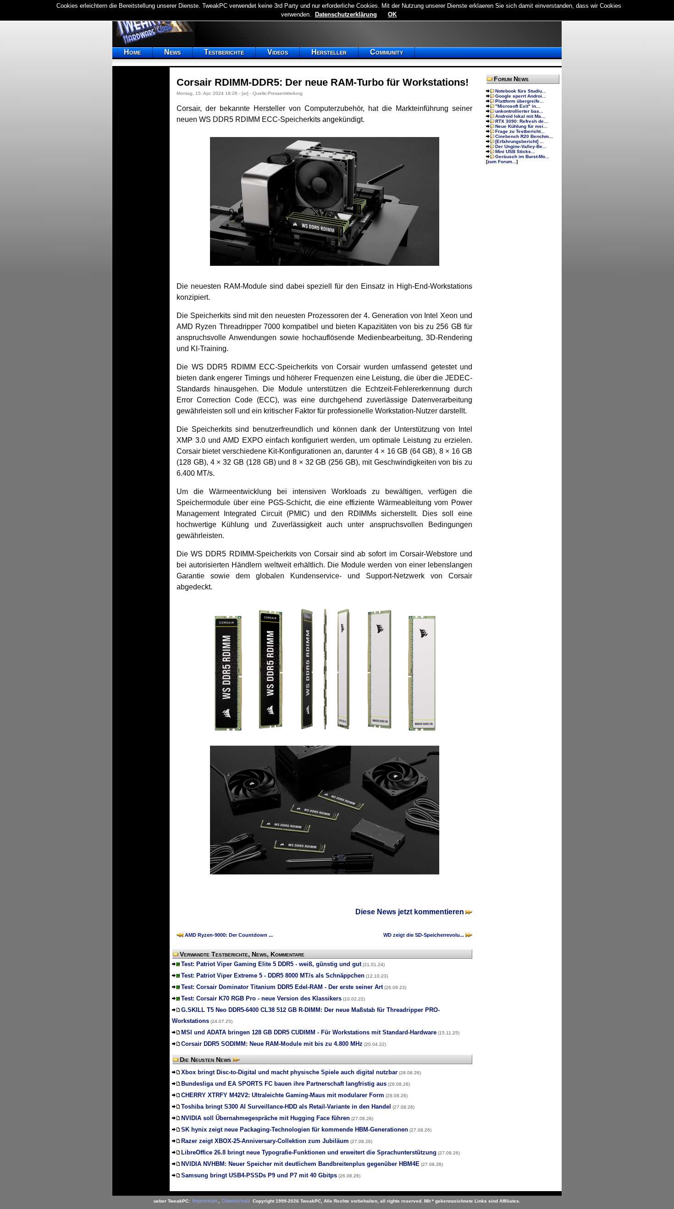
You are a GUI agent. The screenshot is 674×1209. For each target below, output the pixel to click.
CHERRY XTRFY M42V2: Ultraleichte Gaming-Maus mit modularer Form (282, 1095)
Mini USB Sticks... (515, 151)
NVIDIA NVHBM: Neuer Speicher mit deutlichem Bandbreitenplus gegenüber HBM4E (300, 1163)
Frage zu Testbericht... (520, 131)
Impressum (204, 1201)
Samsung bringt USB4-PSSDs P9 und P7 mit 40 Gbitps (259, 1175)
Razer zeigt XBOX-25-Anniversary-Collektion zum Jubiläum (265, 1141)
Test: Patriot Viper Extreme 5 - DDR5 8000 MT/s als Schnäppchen (273, 975)
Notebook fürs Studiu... (520, 90)
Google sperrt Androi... (520, 96)
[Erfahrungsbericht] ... (519, 141)
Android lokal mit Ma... (520, 116)
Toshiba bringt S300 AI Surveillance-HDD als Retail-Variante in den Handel (286, 1106)
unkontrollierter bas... (519, 111)
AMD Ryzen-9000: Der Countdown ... (229, 935)
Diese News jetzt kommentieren (409, 912)
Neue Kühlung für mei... (521, 126)
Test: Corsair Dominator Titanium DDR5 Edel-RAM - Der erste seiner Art (282, 987)
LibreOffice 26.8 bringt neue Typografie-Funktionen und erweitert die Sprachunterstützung (308, 1152)
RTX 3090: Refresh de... (521, 121)
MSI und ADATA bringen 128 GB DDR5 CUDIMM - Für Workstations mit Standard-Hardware (308, 1032)
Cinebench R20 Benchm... (524, 136)
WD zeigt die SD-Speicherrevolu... (423, 935)
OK (392, 14)
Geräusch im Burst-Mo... (522, 156)
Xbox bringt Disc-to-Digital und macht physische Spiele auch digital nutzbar (289, 1072)
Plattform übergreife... (519, 101)
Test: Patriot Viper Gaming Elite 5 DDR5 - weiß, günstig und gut (271, 964)
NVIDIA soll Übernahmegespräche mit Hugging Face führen (265, 1118)
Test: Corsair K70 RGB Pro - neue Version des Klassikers (261, 998)
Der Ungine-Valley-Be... (521, 146)
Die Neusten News (205, 1059)
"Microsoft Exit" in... (517, 106)
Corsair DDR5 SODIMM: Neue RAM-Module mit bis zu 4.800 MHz (272, 1043)
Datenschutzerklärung (346, 14)
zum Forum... (501, 161)
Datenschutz (236, 1201)
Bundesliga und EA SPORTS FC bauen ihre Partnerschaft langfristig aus (284, 1083)
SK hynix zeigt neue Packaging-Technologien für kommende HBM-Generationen (294, 1129)
